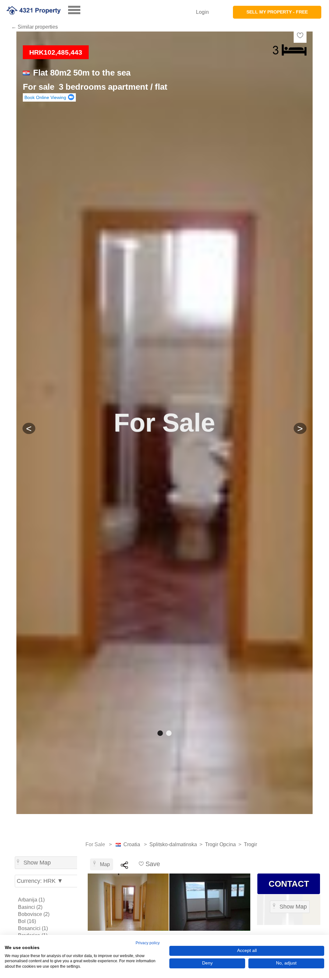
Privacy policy (148, 943)
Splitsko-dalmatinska (173, 844)
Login (202, 12)
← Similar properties (34, 27)
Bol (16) (27, 921)
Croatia (131, 844)
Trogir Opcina (220, 844)
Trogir (250, 844)
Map (105, 864)
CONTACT (289, 884)
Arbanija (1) (31, 899)
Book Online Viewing (45, 97)
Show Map (37, 862)
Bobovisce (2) (33, 914)
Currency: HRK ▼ (40, 881)
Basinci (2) (30, 907)
